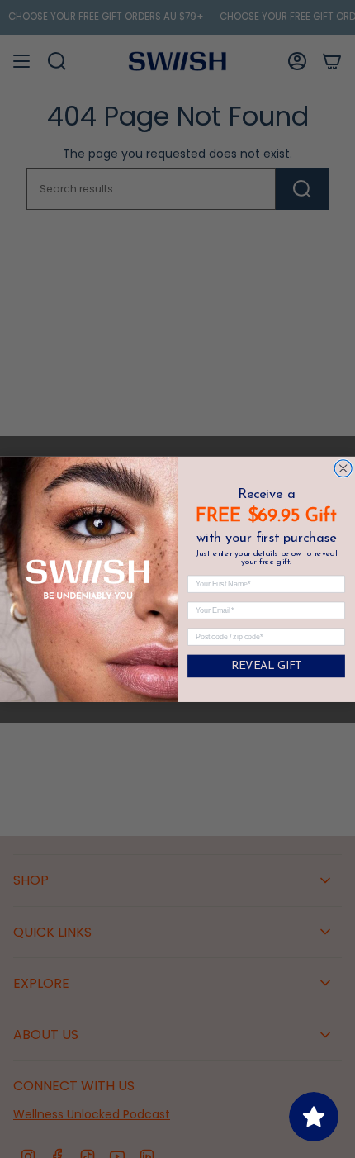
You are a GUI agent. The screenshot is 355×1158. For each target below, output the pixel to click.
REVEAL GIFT (266, 666)
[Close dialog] (343, 468)
